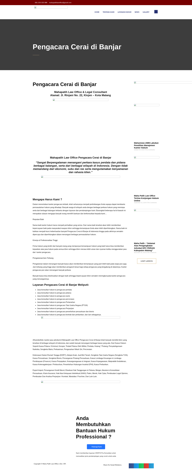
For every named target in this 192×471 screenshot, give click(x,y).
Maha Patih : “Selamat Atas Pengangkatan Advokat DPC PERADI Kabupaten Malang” (144, 247)
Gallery (146, 12)
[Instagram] (155, 2)
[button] (156, 11)
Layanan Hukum (124, 12)
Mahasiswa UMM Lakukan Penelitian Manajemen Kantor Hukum (146, 145)
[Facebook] (151, 2)
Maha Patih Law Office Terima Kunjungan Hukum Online (146, 198)
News (137, 12)
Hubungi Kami (97, 447)
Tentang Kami (108, 12)
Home (97, 12)
